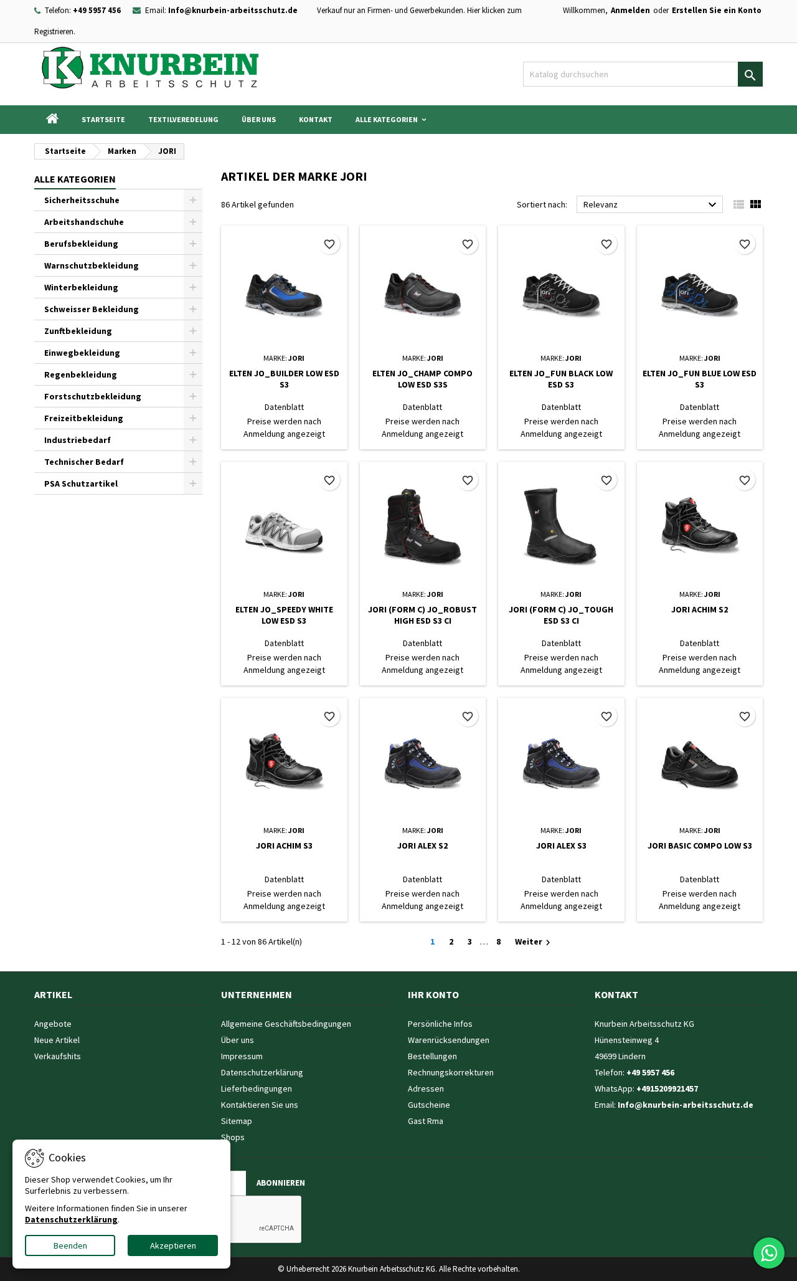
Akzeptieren (173, 1245)
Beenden (70, 1245)
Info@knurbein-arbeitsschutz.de (233, 10)
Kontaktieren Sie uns (259, 1104)
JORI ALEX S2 (422, 845)
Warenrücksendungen (448, 1039)
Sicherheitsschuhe (82, 200)
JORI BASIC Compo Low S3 (700, 845)
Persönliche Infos (440, 1023)
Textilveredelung (183, 119)
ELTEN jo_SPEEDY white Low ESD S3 (284, 615)
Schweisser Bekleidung (91, 309)
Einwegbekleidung (82, 352)
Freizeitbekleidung (83, 418)
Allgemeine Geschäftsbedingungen (286, 1023)
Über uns (259, 119)
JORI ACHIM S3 (284, 845)
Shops (233, 1137)
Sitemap (236, 1120)
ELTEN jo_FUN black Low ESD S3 (561, 379)
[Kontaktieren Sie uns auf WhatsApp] (769, 1253)
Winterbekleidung (81, 287)
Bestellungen (432, 1056)
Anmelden (630, 10)
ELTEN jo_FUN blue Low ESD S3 (700, 379)
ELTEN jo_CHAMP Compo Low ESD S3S (422, 379)
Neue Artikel (57, 1039)
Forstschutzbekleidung (92, 396)
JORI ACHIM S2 (699, 609)
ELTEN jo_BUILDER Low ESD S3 (284, 379)
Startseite (103, 119)
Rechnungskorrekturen (451, 1072)
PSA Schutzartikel (81, 483)
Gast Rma (425, 1120)
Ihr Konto (433, 994)
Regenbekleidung (80, 374)
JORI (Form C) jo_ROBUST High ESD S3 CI (422, 615)
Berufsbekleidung (81, 243)
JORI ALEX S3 (561, 845)
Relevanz (651, 205)
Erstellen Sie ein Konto (717, 10)
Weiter (534, 942)
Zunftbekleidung (78, 330)
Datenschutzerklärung (262, 1072)
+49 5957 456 (97, 10)
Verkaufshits (57, 1056)
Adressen (426, 1088)
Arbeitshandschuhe (84, 221)
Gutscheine (429, 1104)
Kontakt (315, 119)
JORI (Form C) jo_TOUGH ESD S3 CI (561, 615)
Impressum (242, 1056)
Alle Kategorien (387, 119)
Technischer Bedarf (84, 461)
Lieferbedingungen (256, 1088)
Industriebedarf (77, 439)
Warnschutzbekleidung (91, 265)
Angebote (53, 1023)
